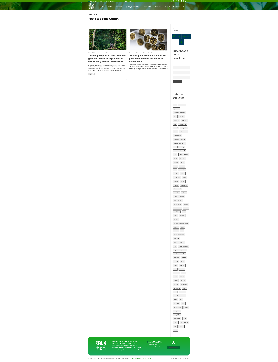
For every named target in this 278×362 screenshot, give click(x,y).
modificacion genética (179, 254)
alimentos (176, 120)
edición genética (178, 200)
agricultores (182, 105)
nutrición (176, 261)
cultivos (176, 181)
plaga (183, 273)
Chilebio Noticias (109, 53)
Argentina (184, 120)
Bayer (175, 131)
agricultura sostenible (179, 112)
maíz (175, 246)
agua (175, 116)
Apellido (175, 70)
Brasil (175, 147)
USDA (175, 326)
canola (175, 158)
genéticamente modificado (181, 223)
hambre (176, 231)
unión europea (184, 322)
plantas (176, 280)
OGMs (175, 265)
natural (184, 257)
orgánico (182, 265)
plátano (183, 280)
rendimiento (177, 288)
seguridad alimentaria (179, 295)
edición (184, 193)
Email (174, 75)
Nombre (175, 64)
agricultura (176, 109)
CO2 (175, 170)
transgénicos (177, 318)
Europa (186, 208)
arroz (175, 124)
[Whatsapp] (181, 42)
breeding (182, 147)
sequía (175, 299)
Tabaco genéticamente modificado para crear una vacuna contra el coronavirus (147, 58)
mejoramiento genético (180, 250)
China (175, 166)
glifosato (176, 227)
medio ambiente (183, 246)
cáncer (182, 181)
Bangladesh (184, 128)
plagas (175, 276)
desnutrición (184, 185)
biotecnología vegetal (179, 143)
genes (175, 215)
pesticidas (176, 273)
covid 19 (176, 173)
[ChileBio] (92, 6)
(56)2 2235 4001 (128, 1)
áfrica (175, 330)
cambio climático (184, 154)
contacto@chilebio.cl (154, 347)
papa (175, 269)
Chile (182, 162)
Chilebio (100, 53)
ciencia (182, 166)
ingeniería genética (179, 234)
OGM (182, 261)
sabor (184, 288)
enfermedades (177, 204)
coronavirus (182, 170)
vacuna (181, 326)
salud (175, 292)
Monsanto (176, 257)
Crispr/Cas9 (177, 177)
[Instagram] (179, 36)
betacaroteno (183, 131)
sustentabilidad (177, 307)
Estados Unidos (177, 208)
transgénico (177, 315)
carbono (182, 158)
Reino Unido (184, 284)
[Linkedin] (188, 36)
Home (90, 14)
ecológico (176, 193)
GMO (182, 227)
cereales (176, 162)
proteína (176, 284)
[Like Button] (90, 74)
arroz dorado (182, 124)
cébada (176, 185)
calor (175, 154)
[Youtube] (183, 36)
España (186, 204)
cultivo (184, 177)
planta (182, 276)
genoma (182, 215)
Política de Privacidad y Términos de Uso (141, 358)
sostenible (176, 303)
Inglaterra (176, 238)
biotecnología (177, 135)
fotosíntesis (176, 212)
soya (183, 303)
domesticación (177, 189)
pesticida (182, 269)
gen (184, 212)
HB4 (182, 231)
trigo (185, 318)
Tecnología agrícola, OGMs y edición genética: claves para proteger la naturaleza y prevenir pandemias (107, 58)
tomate (186, 307)
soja (181, 299)
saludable (182, 292)
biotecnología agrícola (179, 139)
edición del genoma (179, 196)
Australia (176, 128)
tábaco (175, 322)
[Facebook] (174, 36)
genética (176, 219)
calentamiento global (179, 151)
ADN (175, 105)
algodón (182, 116)
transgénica (177, 311)
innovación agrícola (179, 242)
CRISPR (182, 173)
